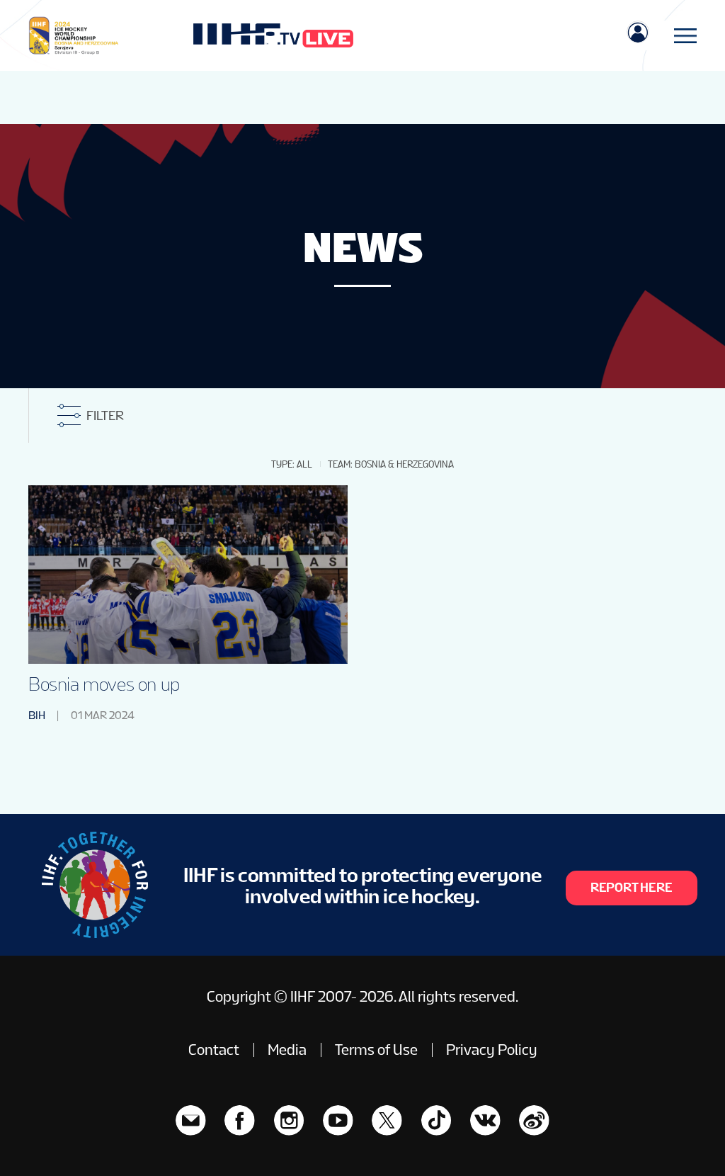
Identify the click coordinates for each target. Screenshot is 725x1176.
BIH (36, 715)
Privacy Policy (491, 1050)
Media (287, 1050)
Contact (213, 1050)
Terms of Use (376, 1050)
